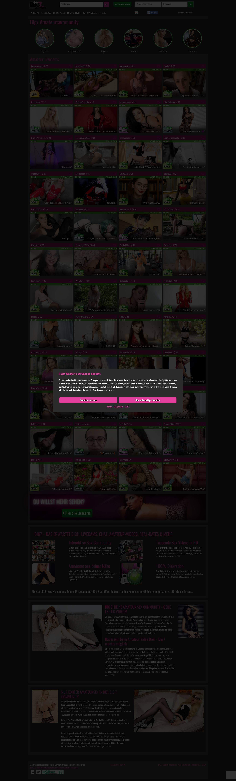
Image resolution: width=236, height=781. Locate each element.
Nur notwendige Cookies (147, 400)
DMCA (127, 406)
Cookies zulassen (88, 400)
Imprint (109, 406)
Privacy (120, 406)
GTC (115, 406)
